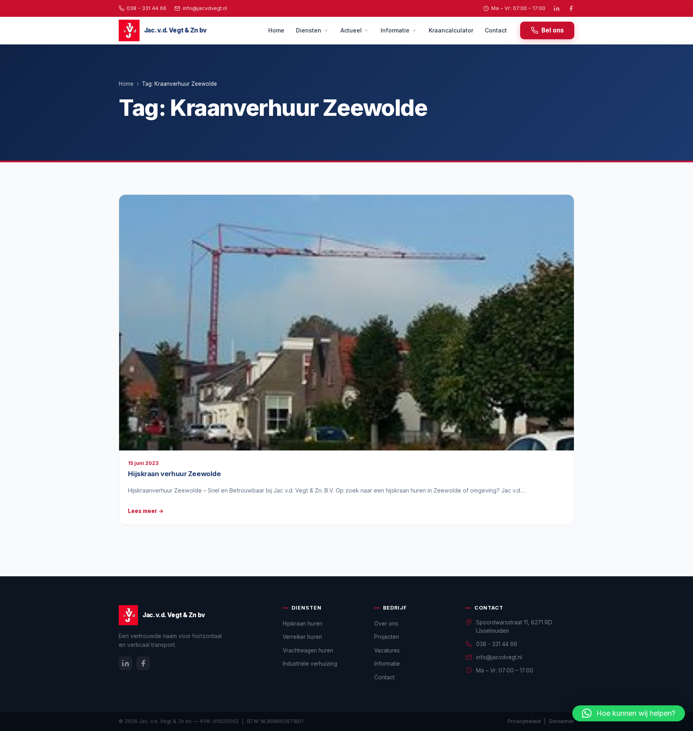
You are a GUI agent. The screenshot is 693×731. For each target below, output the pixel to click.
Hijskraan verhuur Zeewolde (174, 474)
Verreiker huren (302, 637)
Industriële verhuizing (310, 663)
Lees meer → (146, 511)
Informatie (395, 30)
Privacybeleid (524, 721)
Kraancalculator (451, 30)
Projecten (386, 637)
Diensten (308, 30)
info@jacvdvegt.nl (205, 8)
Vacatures (387, 650)
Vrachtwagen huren (308, 650)
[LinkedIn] (556, 8)
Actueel (351, 30)
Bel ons (552, 30)
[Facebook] (571, 8)
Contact (496, 30)
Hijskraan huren (302, 623)
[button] (628, 713)
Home (276, 30)
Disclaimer (561, 721)
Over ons (386, 623)
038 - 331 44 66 (146, 8)
